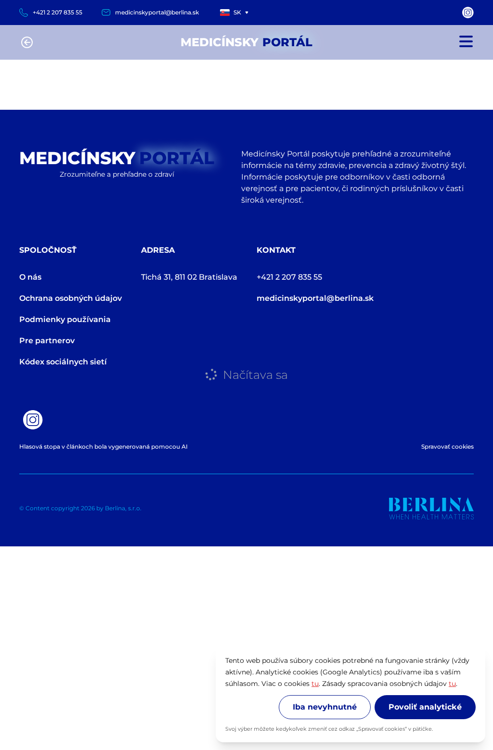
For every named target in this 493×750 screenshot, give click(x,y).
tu (315, 683)
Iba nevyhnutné (325, 706)
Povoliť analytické (425, 706)
